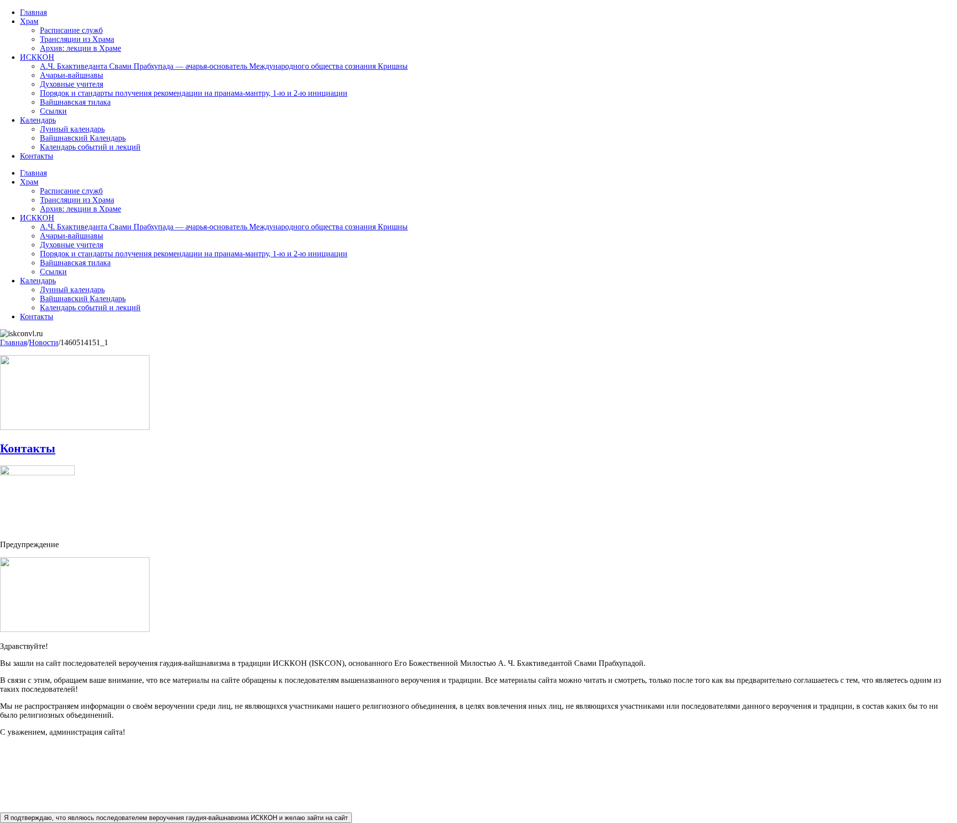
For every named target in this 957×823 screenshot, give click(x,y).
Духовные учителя (71, 84)
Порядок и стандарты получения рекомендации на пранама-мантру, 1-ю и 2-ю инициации (193, 93)
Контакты (36, 156)
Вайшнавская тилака (75, 102)
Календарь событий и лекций (90, 147)
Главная (33, 12)
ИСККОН (37, 57)
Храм (29, 21)
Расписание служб (71, 30)
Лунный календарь (72, 129)
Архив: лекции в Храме (80, 48)
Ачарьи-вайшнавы (71, 75)
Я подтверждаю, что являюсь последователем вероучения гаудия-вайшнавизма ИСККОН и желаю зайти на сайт (176, 818)
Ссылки (53, 111)
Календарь (38, 120)
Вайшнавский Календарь (83, 138)
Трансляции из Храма (77, 39)
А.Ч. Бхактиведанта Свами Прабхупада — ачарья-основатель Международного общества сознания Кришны (224, 66)
